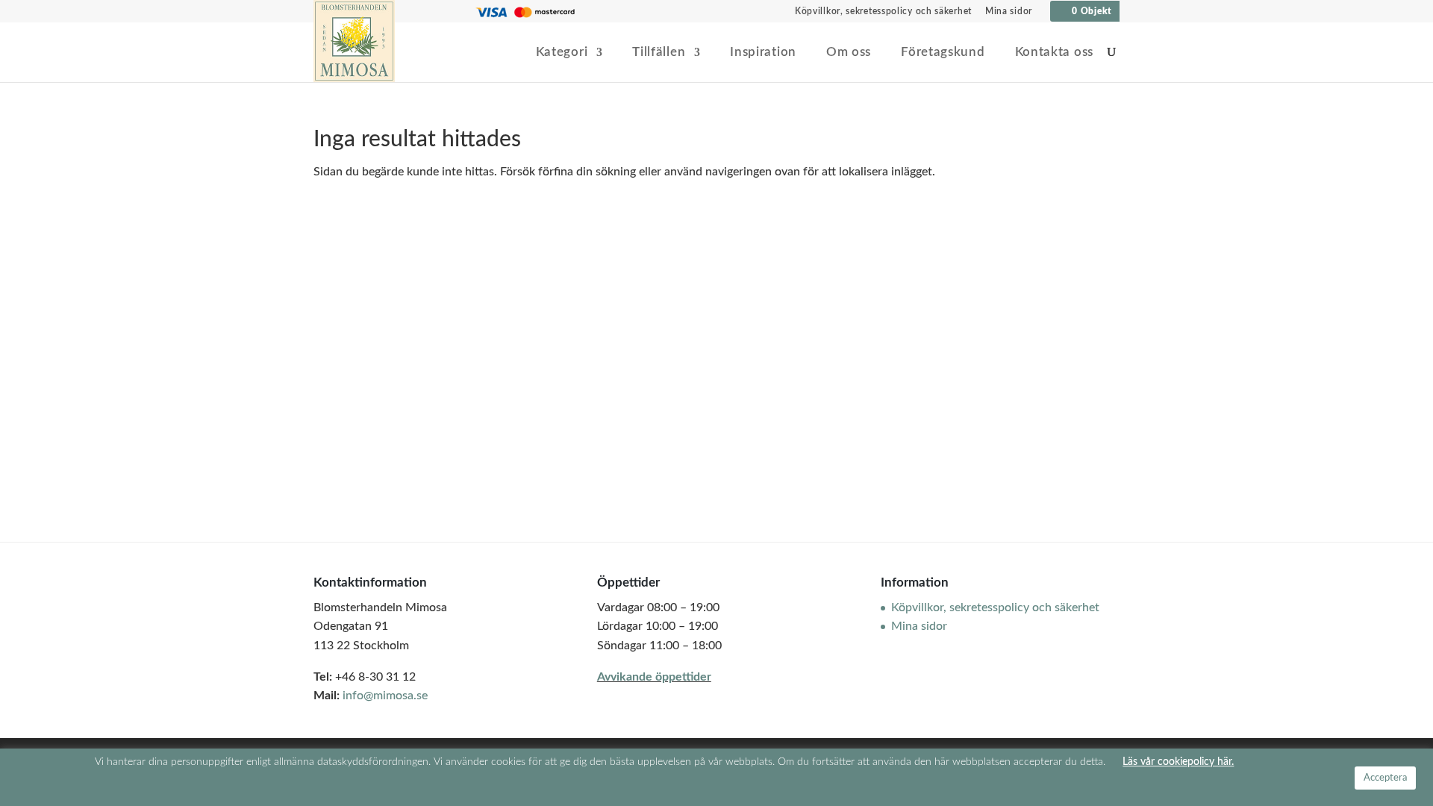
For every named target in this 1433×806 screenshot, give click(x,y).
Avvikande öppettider (654, 677)
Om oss (848, 52)
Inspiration (763, 52)
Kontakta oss (1054, 52)
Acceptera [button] (1385, 778)
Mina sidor (1008, 11)
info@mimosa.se (385, 696)
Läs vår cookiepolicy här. (1178, 761)
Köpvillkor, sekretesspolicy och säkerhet (883, 11)
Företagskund (942, 52)
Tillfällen (658, 52)
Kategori (562, 52)
